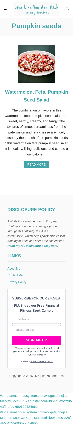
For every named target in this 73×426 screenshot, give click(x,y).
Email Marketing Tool (42, 361)
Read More (37, 165)
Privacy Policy (38, 354)
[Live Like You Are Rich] (36, 9)
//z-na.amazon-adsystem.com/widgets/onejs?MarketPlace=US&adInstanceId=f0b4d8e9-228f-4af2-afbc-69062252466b (36, 401)
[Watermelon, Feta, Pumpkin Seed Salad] (36, 65)
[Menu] (5, 9)
